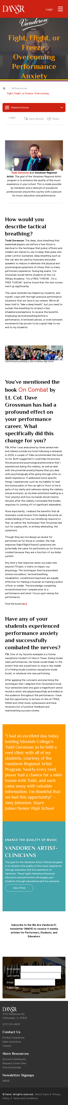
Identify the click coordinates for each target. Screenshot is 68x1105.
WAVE (6, 1080)
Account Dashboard (14, 1059)
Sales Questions (12, 1041)
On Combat (33, 389)
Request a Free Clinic (15, 1063)
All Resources (19, 88)
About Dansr (42, 1094)
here (24, 603)
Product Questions (14, 1037)
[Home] (4, 88)
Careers (7, 1045)
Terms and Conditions (25, 1098)
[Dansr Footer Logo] (34, 1009)
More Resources (16, 1054)
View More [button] (19, 887)
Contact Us (11, 1032)
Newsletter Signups (18, 1075)
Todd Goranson (20, 172)
